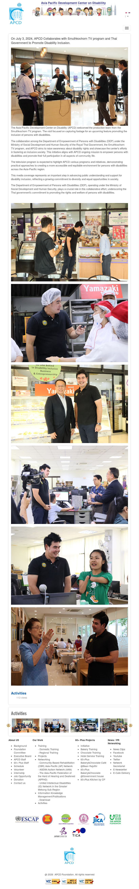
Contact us (19, 783)
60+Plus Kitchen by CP (93, 779)
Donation (19, 779)
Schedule (19, 766)
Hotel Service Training (92, 756)
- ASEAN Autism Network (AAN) (55, 769)
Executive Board (22, 756)
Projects (42, 756)
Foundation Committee (20, 750)
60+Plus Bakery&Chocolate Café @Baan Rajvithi (93, 763)
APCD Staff (20, 759)
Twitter (116, 759)
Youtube (117, 756)
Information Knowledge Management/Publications (52, 794)
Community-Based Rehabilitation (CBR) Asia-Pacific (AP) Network (56, 764)
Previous (8, 725)
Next (130, 725)
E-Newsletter (120, 769)
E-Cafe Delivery (121, 773)
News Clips (119, 749)
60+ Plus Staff (21, 762)
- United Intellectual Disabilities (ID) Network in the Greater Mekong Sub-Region (54, 786)
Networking (44, 759)
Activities (18, 693)
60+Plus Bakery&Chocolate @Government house (92, 773)
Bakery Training (89, 749)
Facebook (118, 752)
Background (20, 745)
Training (42, 745)
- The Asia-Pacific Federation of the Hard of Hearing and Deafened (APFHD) (56, 776)
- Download (44, 799)
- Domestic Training (48, 749)
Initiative (85, 745)
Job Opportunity (22, 776)
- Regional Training (48, 752)
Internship (19, 773)
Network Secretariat (119, 764)
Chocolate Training (91, 752)
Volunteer (19, 769)
